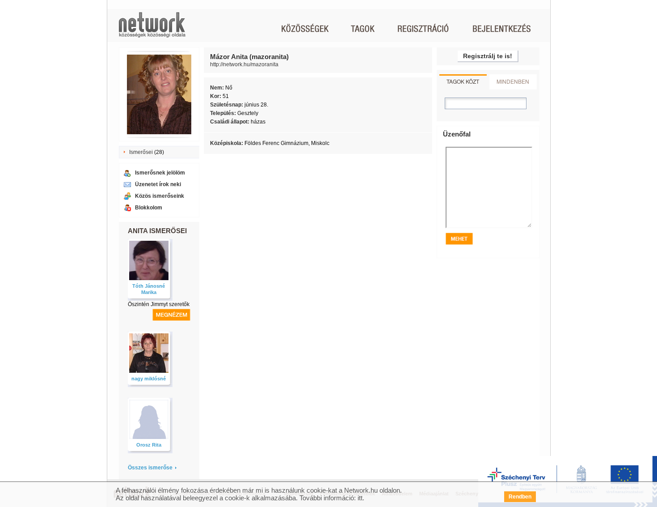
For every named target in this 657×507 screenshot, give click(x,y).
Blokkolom (148, 208)
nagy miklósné (148, 378)
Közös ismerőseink (159, 196)
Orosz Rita (148, 444)
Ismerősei (141, 152)
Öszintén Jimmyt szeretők (159, 304)
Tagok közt (462, 81)
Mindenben (513, 81)
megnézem (171, 315)
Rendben (520, 497)
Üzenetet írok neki (158, 184)
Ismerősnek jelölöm (160, 173)
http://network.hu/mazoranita (244, 64)
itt (360, 498)
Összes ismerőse (150, 467)
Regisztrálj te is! (487, 56)
